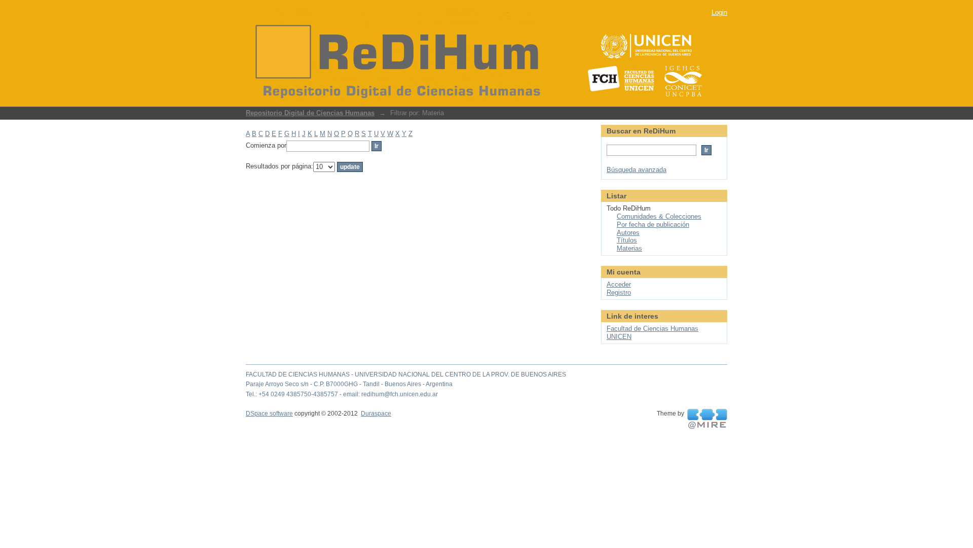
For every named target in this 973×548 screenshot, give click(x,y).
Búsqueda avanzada (636, 170)
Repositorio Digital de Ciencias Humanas (310, 113)
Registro (619, 292)
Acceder (619, 284)
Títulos (627, 240)
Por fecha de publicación (653, 224)
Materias (629, 248)
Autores (628, 232)
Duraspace (376, 413)
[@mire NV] (707, 419)
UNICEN (619, 336)
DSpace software (269, 413)
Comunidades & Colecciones (659, 216)
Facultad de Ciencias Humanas (652, 328)
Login (719, 12)
